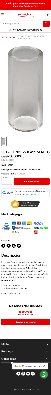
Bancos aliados (30, 194)
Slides (12, 37)
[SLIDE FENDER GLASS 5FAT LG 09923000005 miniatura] (3, 141)
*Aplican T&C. (31, 6)
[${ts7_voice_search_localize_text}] (40, 24)
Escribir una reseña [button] (25, 322)
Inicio (4, 37)
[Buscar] (46, 24)
